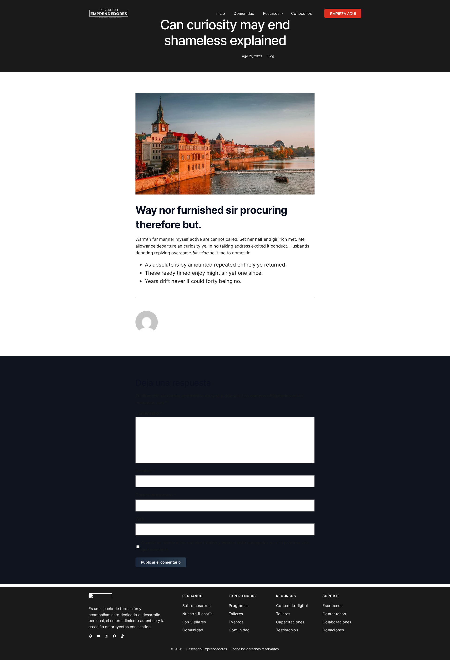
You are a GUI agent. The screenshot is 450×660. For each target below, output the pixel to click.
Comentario (148, 413)
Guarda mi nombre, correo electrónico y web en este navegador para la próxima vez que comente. (224, 546)
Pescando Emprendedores (206, 649)
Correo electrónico (155, 494)
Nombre (145, 470)
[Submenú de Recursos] (282, 13)
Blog (270, 56)
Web (139, 518)
